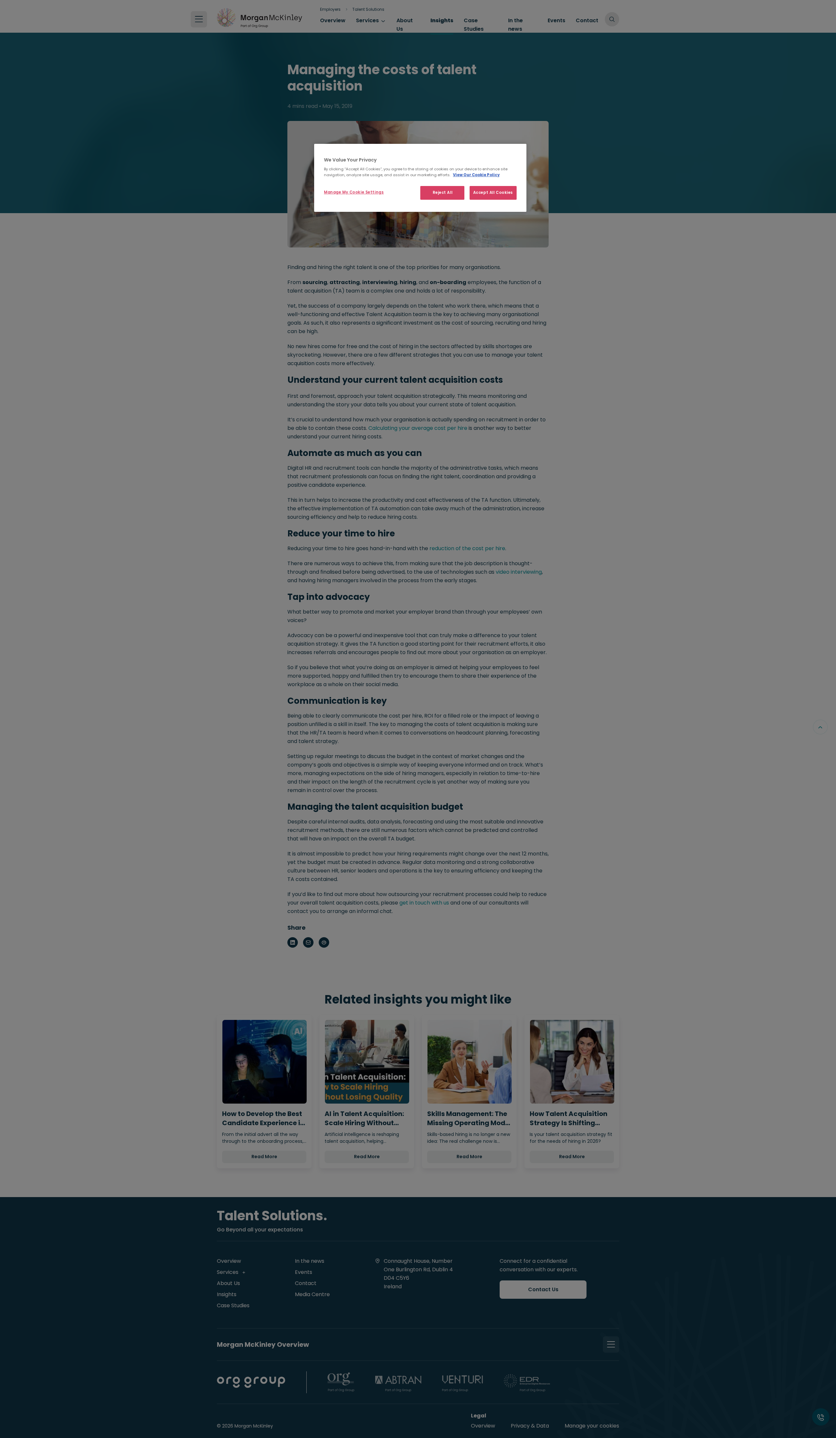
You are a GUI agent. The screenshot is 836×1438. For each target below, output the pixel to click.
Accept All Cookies (493, 192)
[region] (420, 178)
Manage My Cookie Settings (354, 192)
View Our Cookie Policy (476, 175)
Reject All (443, 192)
